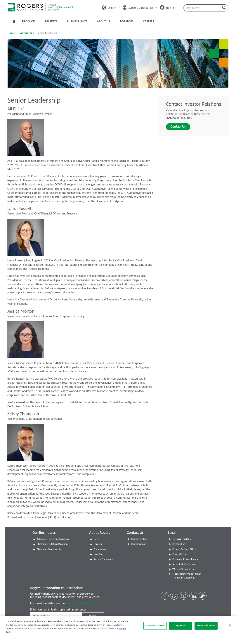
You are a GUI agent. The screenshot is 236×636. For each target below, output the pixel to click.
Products (29, 21)
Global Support (139, 544)
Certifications (179, 544)
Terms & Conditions (182, 539)
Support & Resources (141, 7)
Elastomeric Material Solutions (52, 544)
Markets (51, 21)
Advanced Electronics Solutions (53, 539)
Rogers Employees (103, 559)
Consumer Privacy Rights (185, 559)
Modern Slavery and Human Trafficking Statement (186, 576)
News (96, 539)
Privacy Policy (179, 554)
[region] (118, 626)
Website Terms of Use (183, 569)
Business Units (77, 21)
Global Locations (139, 539)
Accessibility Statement (184, 564)
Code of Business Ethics (184, 549)
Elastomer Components (49, 549)
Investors (126, 21)
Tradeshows (100, 549)
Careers (148, 21)
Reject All (180, 626)
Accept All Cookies (206, 626)
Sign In (170, 7)
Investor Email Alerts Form (81, 603)
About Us (103, 21)
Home (11, 33)
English (112, 7)
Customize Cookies (155, 626)
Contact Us (178, 126)
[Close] (230, 625)
